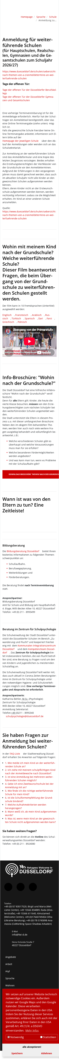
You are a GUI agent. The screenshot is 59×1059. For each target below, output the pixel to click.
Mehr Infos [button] (32, 1030)
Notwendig (17, 1037)
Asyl (7, 971)
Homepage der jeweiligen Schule (20, 140)
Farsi (49, 318)
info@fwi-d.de (19, 934)
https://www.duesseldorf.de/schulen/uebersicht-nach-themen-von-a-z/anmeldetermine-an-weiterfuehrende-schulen (29, 75)
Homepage (27, 16)
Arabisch (37, 315)
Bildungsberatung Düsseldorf (23, 551)
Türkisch (16, 318)
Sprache (40, 16)
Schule (53, 16)
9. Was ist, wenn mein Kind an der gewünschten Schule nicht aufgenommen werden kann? (30, 820)
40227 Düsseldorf (21, 945)
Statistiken (49, 1037)
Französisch (21, 315)
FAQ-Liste (15, 753)
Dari (40, 318)
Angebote (10, 957)
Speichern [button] (17, 1053)
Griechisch (8, 321)
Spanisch (30, 318)
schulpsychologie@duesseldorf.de (24, 716)
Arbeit (8, 964)
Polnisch (22, 321)
